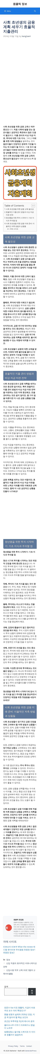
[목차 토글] (32, 206)
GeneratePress (30, 1051)
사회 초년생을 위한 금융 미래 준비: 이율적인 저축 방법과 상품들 (20, 224)
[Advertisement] (20, 60)
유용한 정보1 (29, 949)
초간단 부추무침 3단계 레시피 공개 (19, 1021)
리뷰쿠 (14, 946)
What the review (25, 946)
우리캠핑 (19, 949)
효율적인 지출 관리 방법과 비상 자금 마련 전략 (20, 213)
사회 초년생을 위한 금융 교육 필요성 (20, 209)
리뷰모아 (7, 946)
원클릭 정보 (20, 4)
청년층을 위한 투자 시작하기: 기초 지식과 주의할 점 (20, 219)
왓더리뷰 (11, 949)
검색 (6, 986)
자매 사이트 (14, 229)
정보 (8, 959)
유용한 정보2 (8, 952)
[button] (35, 11)
